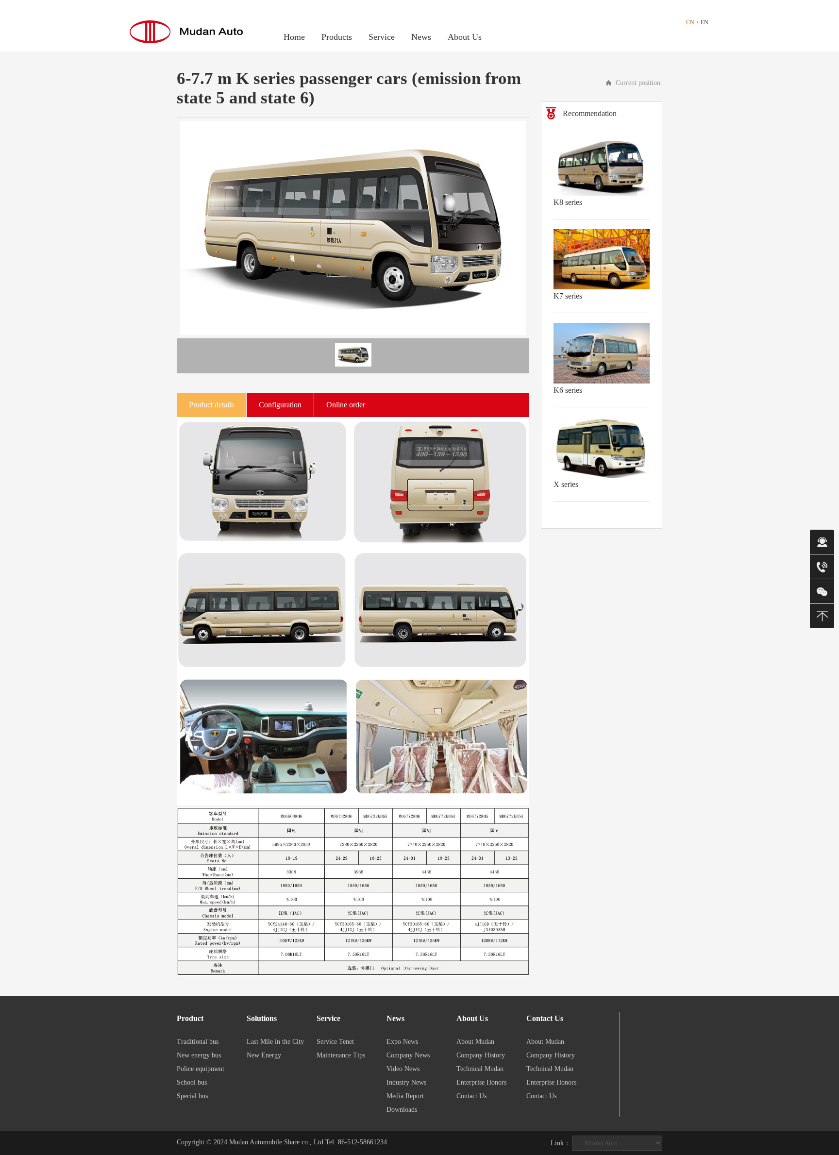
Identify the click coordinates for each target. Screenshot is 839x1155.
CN (690, 22)
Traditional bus (197, 1041)
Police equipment (200, 1068)
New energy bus (199, 1055)
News (421, 37)
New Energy (264, 1055)
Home (294, 37)
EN (704, 22)
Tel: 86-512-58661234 (356, 1142)
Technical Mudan (479, 1068)
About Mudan (475, 1041)
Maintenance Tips (341, 1055)
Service (382, 37)
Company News (408, 1055)
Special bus (192, 1096)
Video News (403, 1068)
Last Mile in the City (275, 1041)
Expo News (402, 1041)
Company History (480, 1055)
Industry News (406, 1082)
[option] (353, 227)
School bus (192, 1082)
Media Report (405, 1096)
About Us (465, 37)
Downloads (401, 1109)
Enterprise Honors (481, 1082)
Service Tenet (335, 1041)
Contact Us (471, 1096)
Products (336, 37)
